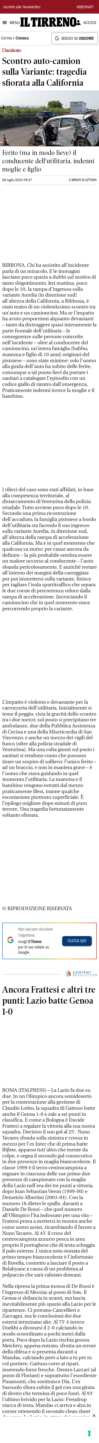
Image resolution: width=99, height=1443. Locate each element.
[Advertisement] (43, 226)
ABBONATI (85, 7)
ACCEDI (89, 23)
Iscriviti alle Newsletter (21, 7)
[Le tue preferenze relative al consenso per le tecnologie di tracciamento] (89, 1433)
